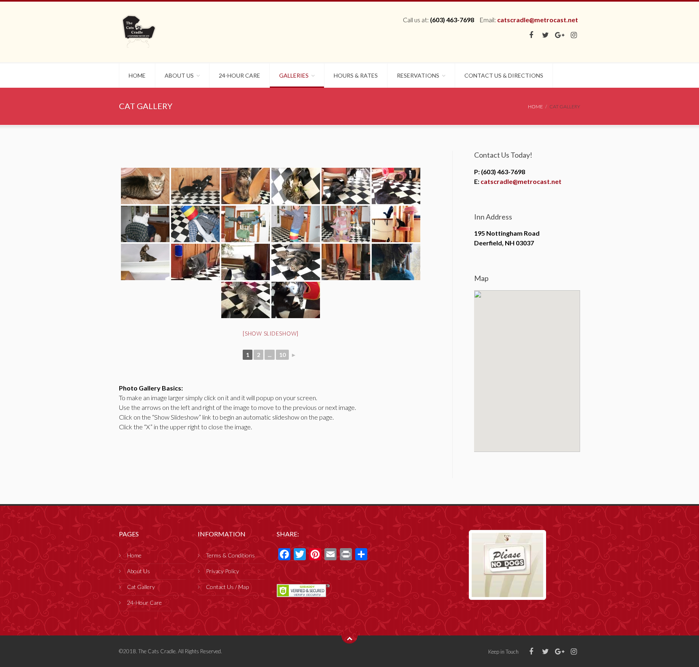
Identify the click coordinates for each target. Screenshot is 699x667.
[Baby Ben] (245, 262)
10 (282, 354)
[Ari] (145, 262)
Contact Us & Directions (503, 75)
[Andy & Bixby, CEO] (396, 186)
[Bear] (346, 262)
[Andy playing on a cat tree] (245, 224)
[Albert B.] (295, 186)
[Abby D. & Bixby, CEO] (195, 186)
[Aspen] (195, 262)
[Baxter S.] (295, 262)
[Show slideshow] (271, 333)
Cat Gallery (141, 586)
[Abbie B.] (145, 186)
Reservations (418, 75)
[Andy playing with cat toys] (195, 224)
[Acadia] (245, 186)
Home (137, 75)
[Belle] (396, 262)
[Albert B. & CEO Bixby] (346, 186)
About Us (179, 75)
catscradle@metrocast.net (537, 19)
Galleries (294, 75)
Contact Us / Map (227, 586)
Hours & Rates (356, 75)
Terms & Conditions (230, 555)
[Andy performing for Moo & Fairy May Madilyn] (346, 224)
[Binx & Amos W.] (295, 300)
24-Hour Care (239, 75)
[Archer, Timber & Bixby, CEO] (396, 224)
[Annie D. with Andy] (145, 224)
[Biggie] (245, 300)
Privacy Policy (222, 571)
